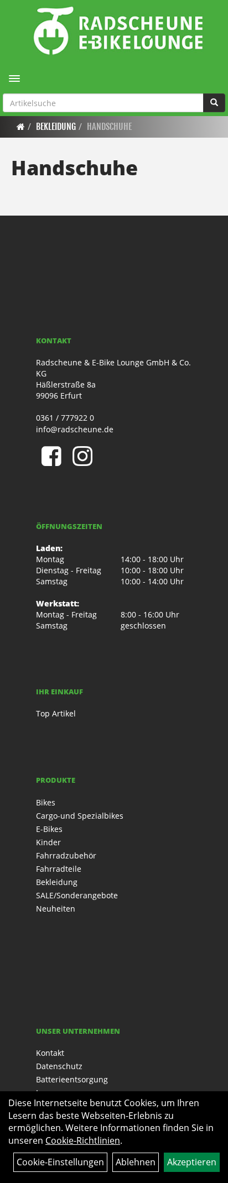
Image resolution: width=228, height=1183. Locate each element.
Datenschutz (59, 1066)
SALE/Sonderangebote (77, 895)
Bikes (45, 802)
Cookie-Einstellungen (60, 1162)
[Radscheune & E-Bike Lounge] (118, 30)
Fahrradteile (58, 868)
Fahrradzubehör (66, 855)
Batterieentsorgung (72, 1079)
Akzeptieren (191, 1162)
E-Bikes (49, 829)
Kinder (48, 842)
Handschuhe (109, 126)
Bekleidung (56, 126)
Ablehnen (136, 1162)
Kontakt (50, 1053)
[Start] (21, 126)
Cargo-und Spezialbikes (79, 815)
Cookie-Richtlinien (82, 1140)
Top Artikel (56, 713)
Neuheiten (55, 908)
